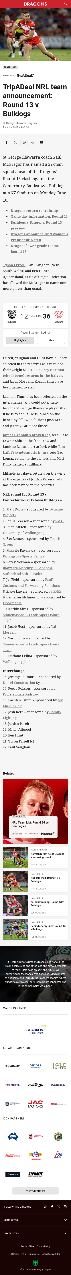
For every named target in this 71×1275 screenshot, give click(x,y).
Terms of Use (27, 1246)
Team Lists (10, 67)
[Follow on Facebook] (52, 1206)
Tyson (8, 265)
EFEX (57, 591)
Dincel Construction (19, 682)
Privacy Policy (43, 1246)
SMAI (59, 521)
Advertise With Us (51, 1253)
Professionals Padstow (21, 694)
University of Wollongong (23, 533)
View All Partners (35, 1191)
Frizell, (20, 265)
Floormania (12, 603)
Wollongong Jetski (18, 661)
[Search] (66, 4)
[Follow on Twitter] (58, 1206)
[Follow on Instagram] (65, 1206)
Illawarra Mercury (18, 568)
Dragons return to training (34, 210)
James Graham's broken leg (27, 435)
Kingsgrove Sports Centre (23, 556)
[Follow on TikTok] (45, 1206)
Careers (15, 1253)
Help (23, 1253)
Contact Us (34, 1253)
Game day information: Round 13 (39, 216)
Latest (51, 340)
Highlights (20, 340)
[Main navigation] (5, 4)
